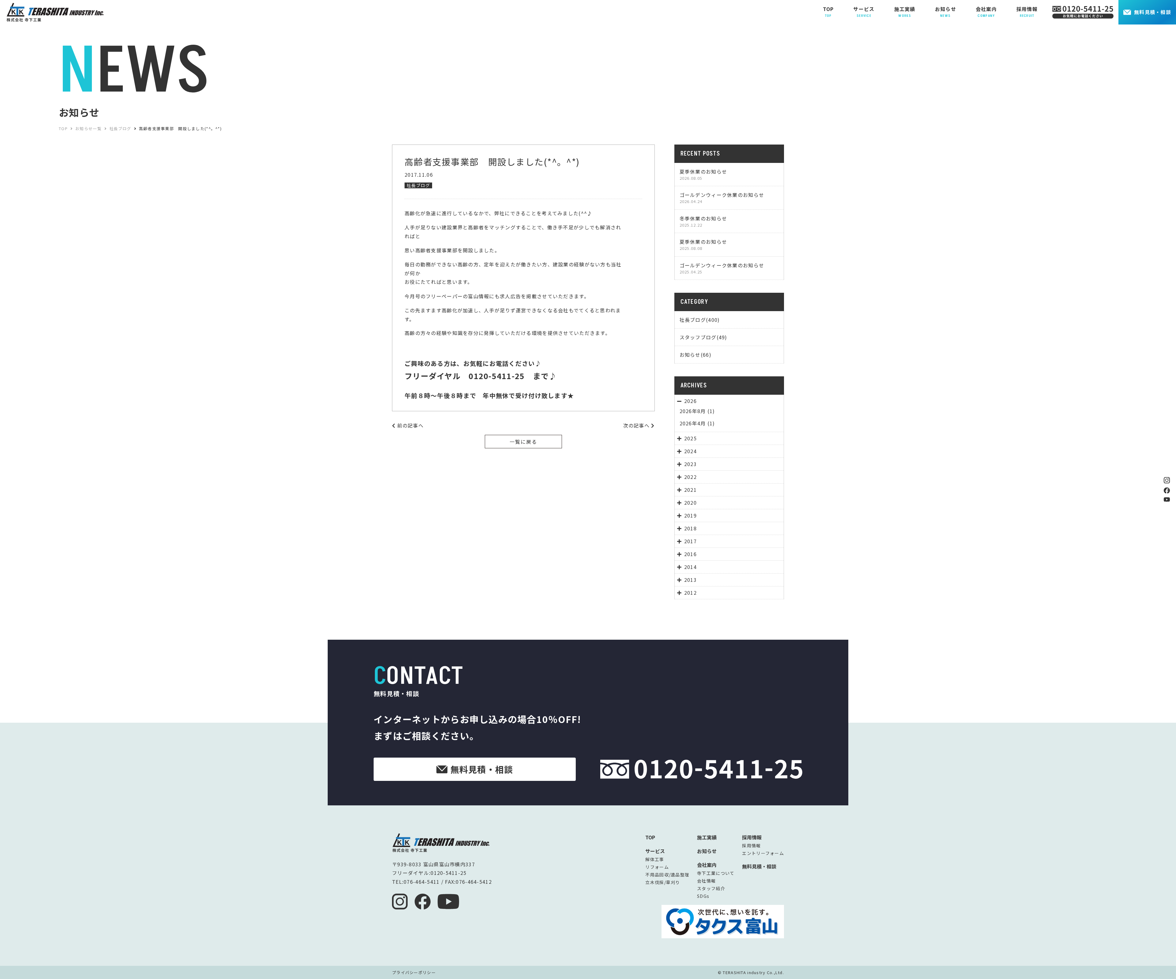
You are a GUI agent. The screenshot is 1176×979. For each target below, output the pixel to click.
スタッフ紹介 (711, 888)
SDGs (703, 896)
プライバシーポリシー (414, 972)
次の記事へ (637, 425)
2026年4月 (693, 423)
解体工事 (654, 859)
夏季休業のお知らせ (703, 174)
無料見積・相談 (1152, 12)
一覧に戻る (523, 441)
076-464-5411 (421, 881)
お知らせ (707, 851)
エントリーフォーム (763, 853)
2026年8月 (693, 411)
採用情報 (751, 845)
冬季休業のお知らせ (703, 221)
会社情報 (706, 881)
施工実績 (707, 837)
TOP (650, 837)
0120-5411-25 (448, 872)
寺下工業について (715, 873)
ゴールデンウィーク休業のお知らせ (722, 197)
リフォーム (657, 867)
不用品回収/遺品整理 (667, 875)
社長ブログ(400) (700, 319)
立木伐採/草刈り (662, 882)
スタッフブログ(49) (703, 337)
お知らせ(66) (695, 354)
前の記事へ (409, 425)
